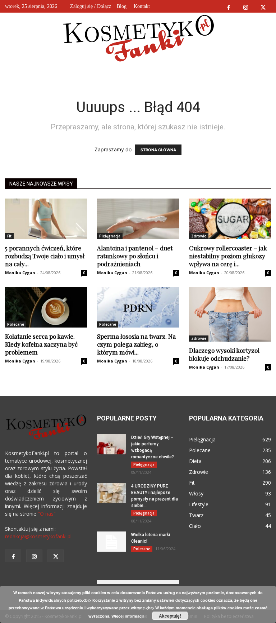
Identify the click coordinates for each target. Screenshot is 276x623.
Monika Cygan (20, 272)
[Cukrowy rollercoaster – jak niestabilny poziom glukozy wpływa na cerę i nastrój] (230, 219)
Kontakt (142, 6)
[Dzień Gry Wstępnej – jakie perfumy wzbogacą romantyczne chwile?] (111, 444)
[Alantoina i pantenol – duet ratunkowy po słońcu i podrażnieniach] (138, 219)
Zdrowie (198, 236)
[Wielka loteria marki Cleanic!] (111, 541)
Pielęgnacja (109, 236)
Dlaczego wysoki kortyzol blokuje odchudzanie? (224, 354)
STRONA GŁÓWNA (158, 149)
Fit (9, 236)
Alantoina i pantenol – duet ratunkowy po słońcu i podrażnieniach (134, 256)
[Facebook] (228, 6)
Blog (121, 6)
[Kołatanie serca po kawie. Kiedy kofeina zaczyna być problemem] (46, 307)
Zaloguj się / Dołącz (90, 6)
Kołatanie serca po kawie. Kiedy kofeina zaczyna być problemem (41, 344)
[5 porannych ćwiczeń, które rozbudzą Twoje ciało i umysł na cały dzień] (46, 219)
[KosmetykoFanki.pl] (138, 38)
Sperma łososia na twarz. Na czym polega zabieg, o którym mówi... (136, 344)
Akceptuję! (170, 616)
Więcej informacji (127, 616)
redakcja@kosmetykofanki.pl (38, 536)
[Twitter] (263, 6)
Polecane (15, 324)
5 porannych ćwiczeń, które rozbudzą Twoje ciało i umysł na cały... (44, 256)
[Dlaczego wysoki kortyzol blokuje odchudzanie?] (230, 314)
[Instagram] (246, 6)
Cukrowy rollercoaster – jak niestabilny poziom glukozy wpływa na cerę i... (228, 256)
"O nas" (47, 513)
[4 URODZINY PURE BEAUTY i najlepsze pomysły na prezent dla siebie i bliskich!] (111, 493)
